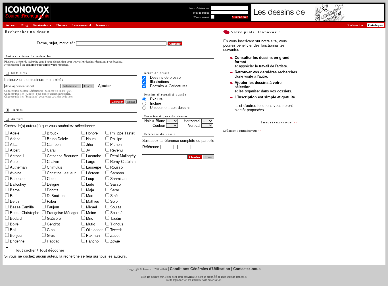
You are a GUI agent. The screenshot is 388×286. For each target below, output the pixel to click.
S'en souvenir (201, 17)
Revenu (116, 150)
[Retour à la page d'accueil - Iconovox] (27, 18)
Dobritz (53, 190)
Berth (14, 201)
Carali (51, 150)
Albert (15, 150)
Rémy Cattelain (122, 161)
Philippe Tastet (122, 133)
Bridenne (17, 241)
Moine (91, 213)
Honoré (92, 133)
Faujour (53, 207)
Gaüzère (54, 218)
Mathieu (92, 201)
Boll (13, 230)
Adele (14, 133)
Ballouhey (18, 184)
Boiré (14, 224)
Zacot (115, 235)
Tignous (116, 224)
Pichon (116, 144)
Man (89, 196)
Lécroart (92, 173)
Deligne (53, 184)
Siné (114, 196)
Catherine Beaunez (62, 156)
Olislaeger (94, 230)
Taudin (115, 218)
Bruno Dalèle (57, 139)
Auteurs (17, 119)
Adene (15, 139)
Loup (90, 179)
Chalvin (53, 161)
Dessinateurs (42, 25)
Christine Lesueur (61, 173)
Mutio (90, 224)
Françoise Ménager (62, 213)
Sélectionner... (71, 86)
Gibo (51, 230)
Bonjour (16, 235)
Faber (51, 201)
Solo (114, 201)
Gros (51, 235)
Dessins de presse (165, 77)
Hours (91, 139)
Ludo (90, 184)
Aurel (14, 161)
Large (90, 161)
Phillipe (116, 139)
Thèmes (61, 25)
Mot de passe (201, 12)
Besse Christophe (24, 213)
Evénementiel (81, 25)
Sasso (115, 184)
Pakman (93, 235)
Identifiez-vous (250, 130)
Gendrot (53, 224)
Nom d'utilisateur (199, 8)
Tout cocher (25, 250)
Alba (13, 144)
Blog (24, 25)
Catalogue (375, 25)
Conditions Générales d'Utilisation (200, 269)
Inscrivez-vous (279, 122)
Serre (114, 190)
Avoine (15, 173)
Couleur (159, 125)
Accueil (11, 25)
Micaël (91, 207)
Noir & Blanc (154, 121)
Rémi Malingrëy (123, 156)
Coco (51, 179)
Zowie (115, 241)
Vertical (194, 125)
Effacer (88, 86)
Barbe (15, 190)
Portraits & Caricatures (168, 86)
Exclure (156, 99)
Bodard (16, 218)
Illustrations (159, 82)
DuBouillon (55, 196)
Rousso (116, 167)
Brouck (53, 133)
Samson (117, 173)
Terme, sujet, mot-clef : (56, 43)
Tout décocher (51, 250)
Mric (89, 218)
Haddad (53, 241)
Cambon (54, 144)
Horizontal (192, 121)
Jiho (89, 144)
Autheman (18, 167)
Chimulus (54, 167)
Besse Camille (22, 207)
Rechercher (355, 25)
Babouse (17, 179)
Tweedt (116, 230)
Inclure (155, 103)
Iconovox (102, 25)
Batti (14, 196)
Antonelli (17, 156)
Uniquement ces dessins (170, 107)
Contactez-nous (246, 269)
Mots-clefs (19, 72)
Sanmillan (118, 179)
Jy (88, 150)
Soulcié (116, 213)
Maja (90, 190)
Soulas (116, 207)
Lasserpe (93, 167)
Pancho (92, 241)
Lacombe (93, 156)
